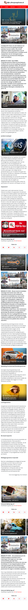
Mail (24, 247)
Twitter (8, 247)
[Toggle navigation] (1, 7)
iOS (15, 241)
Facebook (3, 247)
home (6, 7)
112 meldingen (21, 7)
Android (19, 241)
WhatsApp (19, 247)
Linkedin (14, 247)
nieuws (13, 7)
